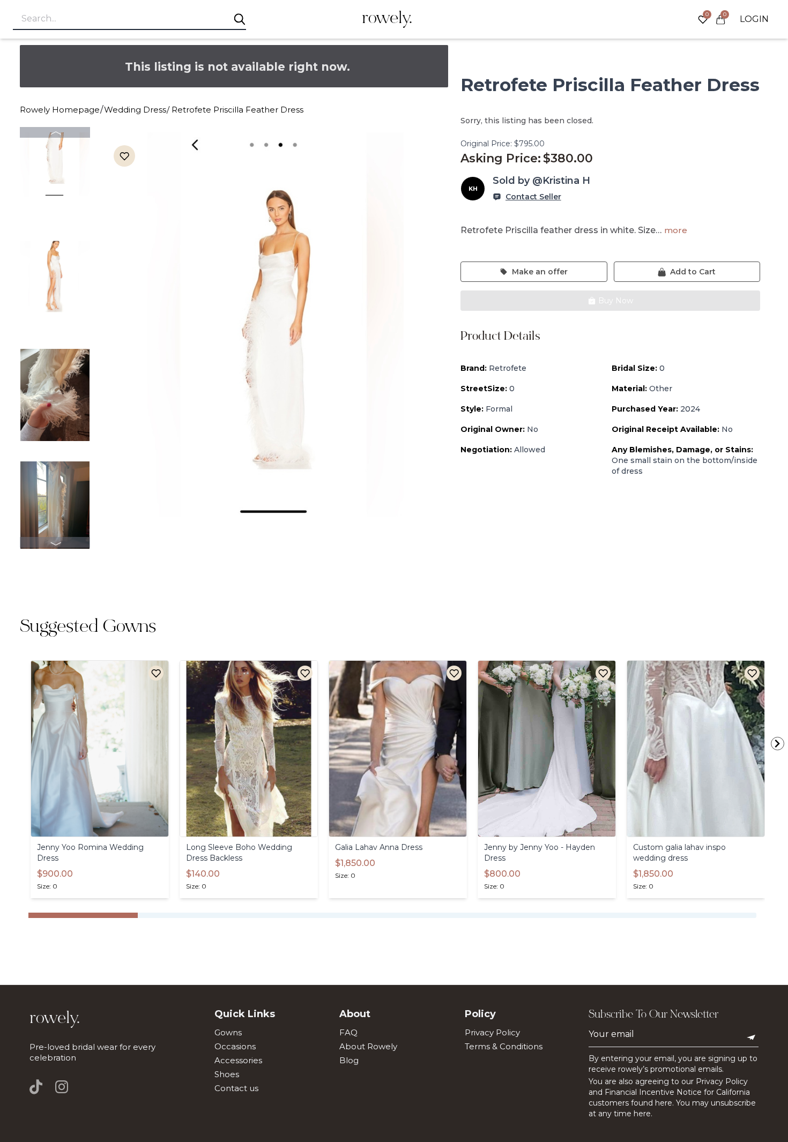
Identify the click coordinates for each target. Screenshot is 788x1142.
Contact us (236, 1088)
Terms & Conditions (503, 1046)
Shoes (226, 1074)
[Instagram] (62, 1087)
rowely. (387, 19)
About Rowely (368, 1046)
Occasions (235, 1046)
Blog (349, 1060)
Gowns (228, 1032)
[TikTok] (39, 1087)
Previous (55, 132)
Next (55, 542)
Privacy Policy (492, 1032)
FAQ (348, 1032)
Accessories (238, 1060)
